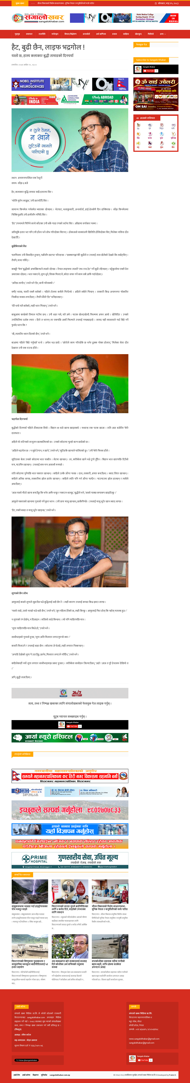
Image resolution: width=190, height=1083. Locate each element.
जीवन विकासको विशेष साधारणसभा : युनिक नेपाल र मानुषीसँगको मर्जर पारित (65, 3)
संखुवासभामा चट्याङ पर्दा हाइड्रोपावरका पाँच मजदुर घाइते (30, 908)
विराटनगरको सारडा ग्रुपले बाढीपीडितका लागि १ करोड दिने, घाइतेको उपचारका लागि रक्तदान (70, 909)
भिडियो (151, 34)
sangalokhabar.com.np (60, 1075)
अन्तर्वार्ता (86, 34)
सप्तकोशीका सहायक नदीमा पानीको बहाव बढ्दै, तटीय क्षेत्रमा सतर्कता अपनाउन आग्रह (108, 964)
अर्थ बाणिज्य (101, 34)
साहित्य (126, 34)
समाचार (29, 34)
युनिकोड (44, 1075)
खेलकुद (138, 34)
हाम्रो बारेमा (26, 1075)
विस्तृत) (18, 1029)
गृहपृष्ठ (17, 34)
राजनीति (42, 34)
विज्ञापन (36, 1075)
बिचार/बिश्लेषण (71, 34)
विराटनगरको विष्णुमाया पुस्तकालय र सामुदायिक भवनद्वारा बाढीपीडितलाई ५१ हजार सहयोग (30, 964)
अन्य (161, 34)
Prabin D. (172, 1075)
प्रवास (114, 34)
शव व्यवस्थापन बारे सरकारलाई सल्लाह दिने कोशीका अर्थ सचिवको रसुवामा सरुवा (69, 964)
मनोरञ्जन (55, 34)
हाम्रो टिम (17, 1075)
